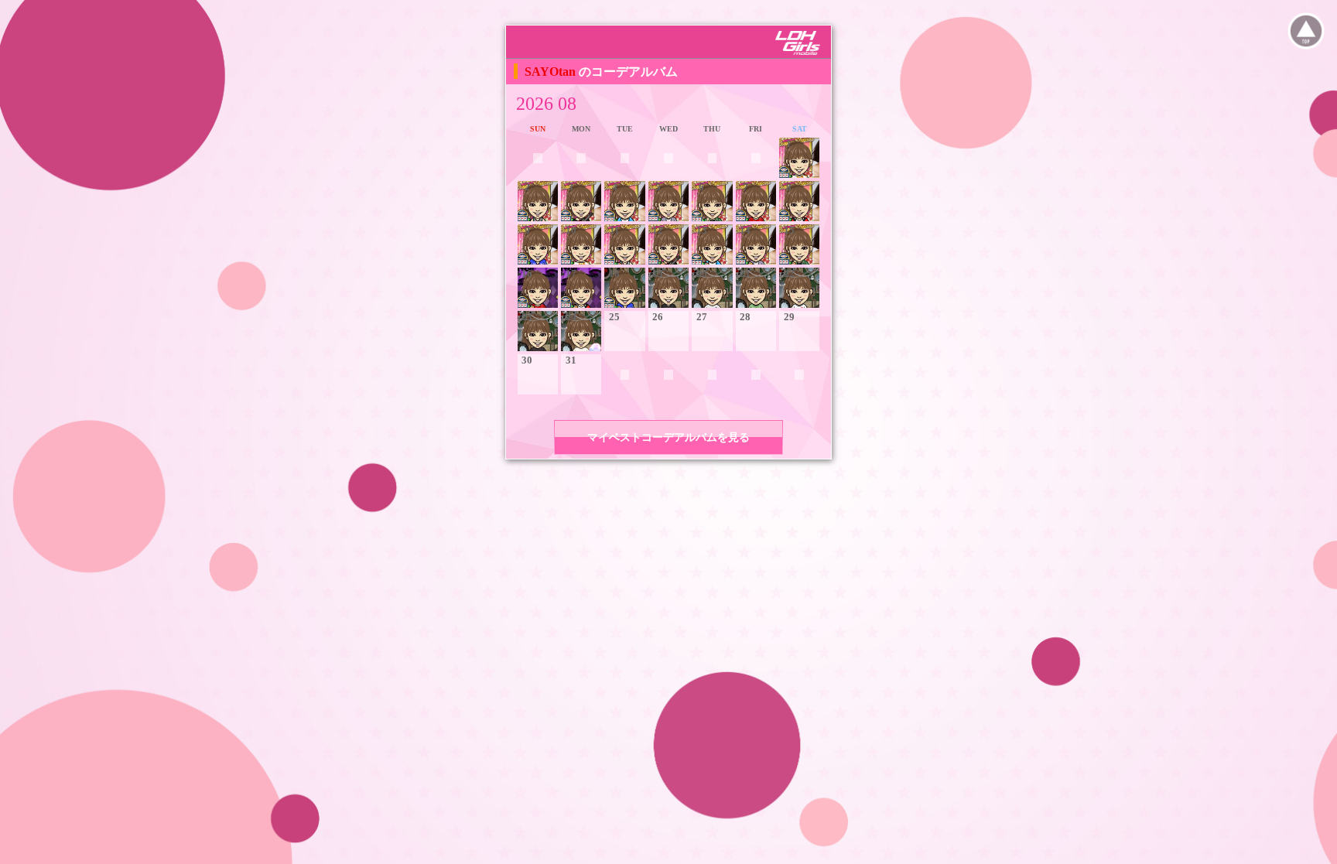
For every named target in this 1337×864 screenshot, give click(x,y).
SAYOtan (552, 71)
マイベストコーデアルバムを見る (668, 437)
